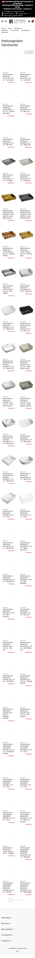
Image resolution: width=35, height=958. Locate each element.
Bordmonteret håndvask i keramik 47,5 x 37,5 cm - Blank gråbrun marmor (26, 402)
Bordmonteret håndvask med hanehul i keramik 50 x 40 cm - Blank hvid (8, 364)
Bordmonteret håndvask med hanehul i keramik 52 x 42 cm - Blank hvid (8, 477)
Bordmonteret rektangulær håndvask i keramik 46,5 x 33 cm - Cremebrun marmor (9, 748)
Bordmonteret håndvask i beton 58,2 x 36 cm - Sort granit (8, 77)
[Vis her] (14, 65)
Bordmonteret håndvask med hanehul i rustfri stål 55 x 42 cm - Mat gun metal (25, 214)
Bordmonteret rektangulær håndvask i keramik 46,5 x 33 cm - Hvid (26, 748)
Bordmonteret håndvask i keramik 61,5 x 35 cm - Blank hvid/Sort (26, 546)
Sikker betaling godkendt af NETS (13, 15)
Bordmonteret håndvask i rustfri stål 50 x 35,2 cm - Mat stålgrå (8, 289)
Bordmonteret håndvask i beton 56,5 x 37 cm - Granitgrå (8, 177)
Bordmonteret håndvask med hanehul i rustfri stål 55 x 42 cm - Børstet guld (8, 214)
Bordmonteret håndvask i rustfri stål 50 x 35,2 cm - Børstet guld (26, 252)
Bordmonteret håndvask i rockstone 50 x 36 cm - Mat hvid (26, 288)
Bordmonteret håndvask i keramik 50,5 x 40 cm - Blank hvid (9, 578)
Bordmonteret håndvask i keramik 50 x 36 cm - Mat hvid (8, 142)
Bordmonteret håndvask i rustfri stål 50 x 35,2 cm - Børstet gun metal (9, 109)
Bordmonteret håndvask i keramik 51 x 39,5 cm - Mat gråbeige (26, 579)
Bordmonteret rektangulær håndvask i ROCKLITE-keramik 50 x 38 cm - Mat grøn (25, 852)
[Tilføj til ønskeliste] (14, 59)
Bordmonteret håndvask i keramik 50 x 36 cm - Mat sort (25, 108)
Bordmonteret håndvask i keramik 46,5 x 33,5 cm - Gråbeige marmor (8, 713)
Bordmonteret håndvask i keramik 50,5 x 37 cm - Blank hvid (26, 438)
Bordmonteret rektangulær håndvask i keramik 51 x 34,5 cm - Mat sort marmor (26, 817)
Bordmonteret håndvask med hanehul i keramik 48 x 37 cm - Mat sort (25, 327)
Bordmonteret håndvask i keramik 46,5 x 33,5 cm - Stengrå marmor (26, 679)
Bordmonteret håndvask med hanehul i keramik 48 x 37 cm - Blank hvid (8, 439)
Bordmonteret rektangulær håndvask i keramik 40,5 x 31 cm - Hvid (9, 816)
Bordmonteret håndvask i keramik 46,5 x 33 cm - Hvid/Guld (9, 678)
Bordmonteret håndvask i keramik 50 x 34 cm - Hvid (8, 514)
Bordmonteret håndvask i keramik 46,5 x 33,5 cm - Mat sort (8, 646)
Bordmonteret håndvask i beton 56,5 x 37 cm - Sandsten (25, 177)
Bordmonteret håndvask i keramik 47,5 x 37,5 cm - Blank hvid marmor (8, 402)
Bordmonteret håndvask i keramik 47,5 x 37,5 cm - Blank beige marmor (25, 364)
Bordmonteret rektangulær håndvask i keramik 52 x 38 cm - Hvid (25, 783)
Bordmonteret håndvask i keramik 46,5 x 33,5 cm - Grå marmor (25, 712)
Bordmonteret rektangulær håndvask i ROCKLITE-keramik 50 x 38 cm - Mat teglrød (26, 887)
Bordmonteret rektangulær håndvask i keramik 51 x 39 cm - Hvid (8, 783)
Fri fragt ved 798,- (9, 13)
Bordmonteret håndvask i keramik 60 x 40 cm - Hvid (25, 514)
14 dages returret (23, 13)
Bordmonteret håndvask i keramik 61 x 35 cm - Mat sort (25, 612)
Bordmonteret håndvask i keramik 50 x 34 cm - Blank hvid (8, 545)
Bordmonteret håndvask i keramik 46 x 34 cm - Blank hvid (25, 476)
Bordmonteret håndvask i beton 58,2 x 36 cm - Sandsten (25, 77)
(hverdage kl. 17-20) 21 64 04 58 (14, 11)
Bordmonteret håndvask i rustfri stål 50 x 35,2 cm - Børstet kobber (9, 252)
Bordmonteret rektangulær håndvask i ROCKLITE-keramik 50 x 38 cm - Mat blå (8, 887)
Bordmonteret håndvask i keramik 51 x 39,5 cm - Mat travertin (8, 613)
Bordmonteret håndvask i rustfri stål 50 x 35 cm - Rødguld (8, 850)
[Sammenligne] (14, 62)
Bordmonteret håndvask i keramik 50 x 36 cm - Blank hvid (8, 326)
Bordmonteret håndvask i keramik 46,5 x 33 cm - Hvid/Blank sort (26, 646)
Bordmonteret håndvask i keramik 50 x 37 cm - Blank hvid (25, 142)
